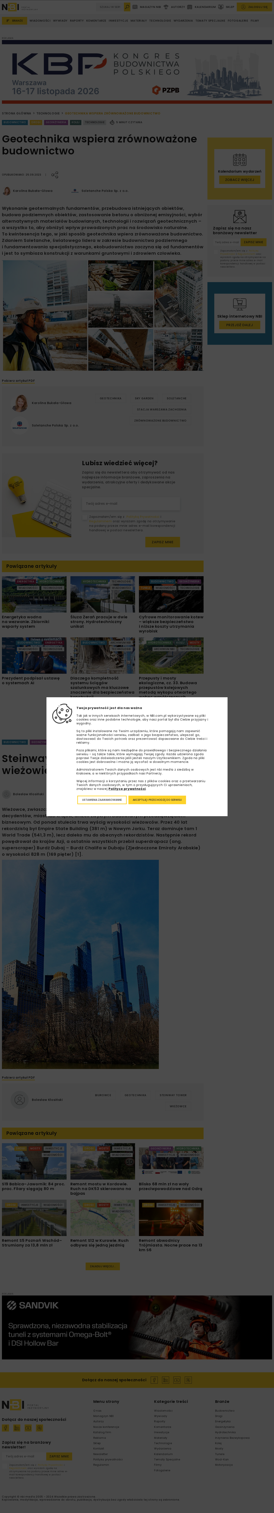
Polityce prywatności (127, 789)
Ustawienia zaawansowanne (102, 800)
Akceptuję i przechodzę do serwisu (157, 800)
